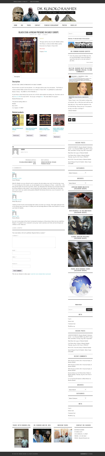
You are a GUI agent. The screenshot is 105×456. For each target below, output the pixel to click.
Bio (22, 25)
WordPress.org (71, 326)
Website (14, 263)
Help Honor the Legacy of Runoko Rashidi (78, 153)
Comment (15, 235)
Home (15, 25)
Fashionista (83, 454)
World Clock (78, 304)
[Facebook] (73, 119)
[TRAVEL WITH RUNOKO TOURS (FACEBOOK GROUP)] (80, 285)
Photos (64, 25)
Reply (13, 172)
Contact (37, 25)
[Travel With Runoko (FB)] (21, 438)
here (42, 96)
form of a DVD (17, 96)
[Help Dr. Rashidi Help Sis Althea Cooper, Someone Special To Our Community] (80, 87)
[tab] (17, 76)
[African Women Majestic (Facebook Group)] (80, 200)
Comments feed (71, 324)
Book (45, 51)
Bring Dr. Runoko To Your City (20, 1)
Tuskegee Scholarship (51, 25)
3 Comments (44, 34)
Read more (16, 135)
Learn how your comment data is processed (41, 274)
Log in (69, 319)
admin (39, 34)
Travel (29, 25)
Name (14, 250)
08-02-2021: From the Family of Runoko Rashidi (79, 159)
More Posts (24, 152)
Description (17, 76)
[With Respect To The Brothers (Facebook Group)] (80, 225)
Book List (74, 25)
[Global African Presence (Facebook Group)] (80, 254)
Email (14, 257)
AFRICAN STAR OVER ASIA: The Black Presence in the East (48, 163)
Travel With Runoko (34, 1)
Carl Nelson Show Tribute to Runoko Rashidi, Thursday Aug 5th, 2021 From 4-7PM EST (78, 156)
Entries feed (71, 321)
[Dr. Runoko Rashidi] (44, 14)
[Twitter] (69, 119)
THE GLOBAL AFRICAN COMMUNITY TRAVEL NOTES (27, 163)
